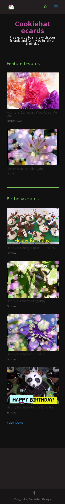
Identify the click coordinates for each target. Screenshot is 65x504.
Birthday (11, 253)
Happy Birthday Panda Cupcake (30, 407)
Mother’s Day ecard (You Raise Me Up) (32, 114)
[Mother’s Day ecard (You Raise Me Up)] (33, 90)
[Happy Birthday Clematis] (33, 332)
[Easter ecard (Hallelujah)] (33, 147)
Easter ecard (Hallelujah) (25, 169)
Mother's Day (14, 120)
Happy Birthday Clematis (25, 354)
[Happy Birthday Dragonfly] (33, 279)
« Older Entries (15, 422)
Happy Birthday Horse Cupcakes (31, 248)
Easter (10, 174)
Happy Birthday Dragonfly (26, 301)
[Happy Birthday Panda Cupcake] (33, 385)
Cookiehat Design (40, 499)
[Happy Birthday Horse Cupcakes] (33, 226)
